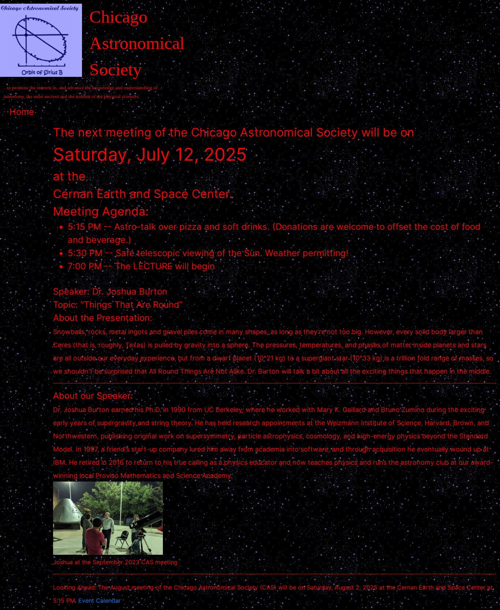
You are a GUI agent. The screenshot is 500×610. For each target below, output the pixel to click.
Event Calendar (99, 600)
